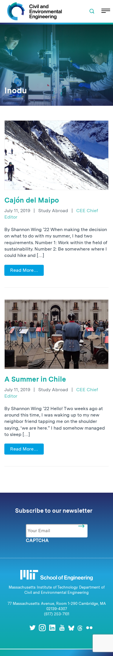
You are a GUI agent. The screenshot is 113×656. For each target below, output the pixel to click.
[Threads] (80, 627)
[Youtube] (62, 627)
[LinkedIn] (52, 627)
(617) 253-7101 (56, 614)
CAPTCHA (37, 540)
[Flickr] (89, 627)
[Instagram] (42, 627)
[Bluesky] (71, 627)
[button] (92, 11)
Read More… (24, 270)
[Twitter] (32, 627)
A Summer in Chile (35, 379)
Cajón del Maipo (31, 200)
